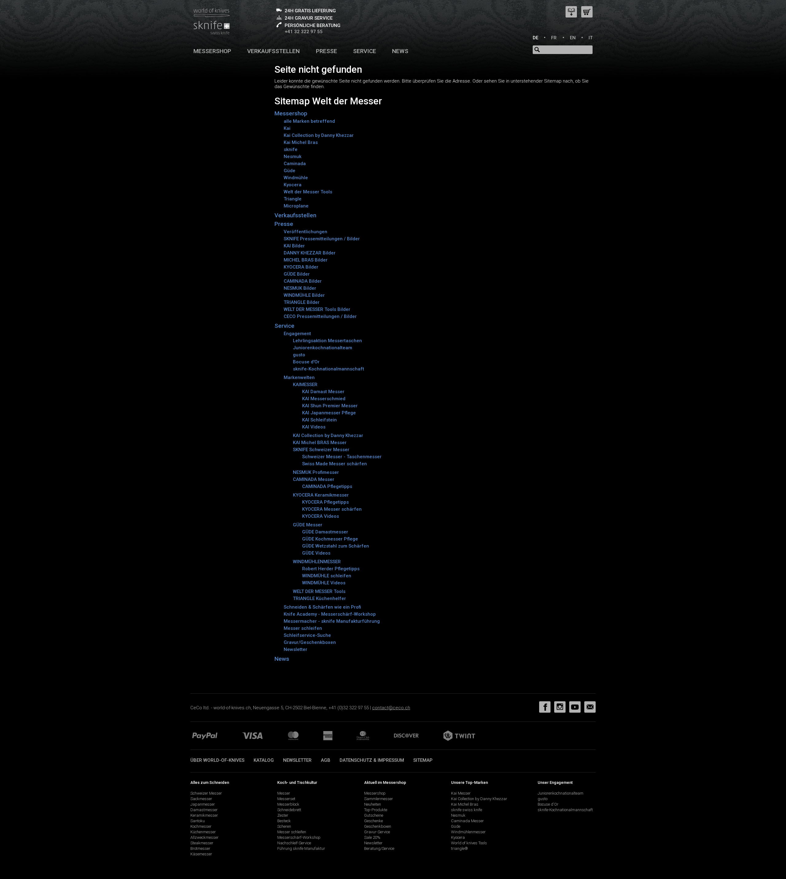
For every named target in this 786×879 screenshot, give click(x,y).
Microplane (296, 206)
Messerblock (288, 804)
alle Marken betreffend (309, 121)
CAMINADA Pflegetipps (327, 486)
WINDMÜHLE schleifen (326, 576)
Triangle (293, 199)
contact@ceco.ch (391, 708)
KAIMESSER (305, 384)
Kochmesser (201, 826)
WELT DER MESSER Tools (319, 591)
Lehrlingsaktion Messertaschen (327, 340)
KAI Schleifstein (319, 420)
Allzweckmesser (204, 837)
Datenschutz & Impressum (372, 760)
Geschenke (373, 821)
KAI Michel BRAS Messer (320, 442)
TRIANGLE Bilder (302, 302)
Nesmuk (293, 156)
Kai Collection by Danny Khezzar (319, 135)
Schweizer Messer (206, 793)
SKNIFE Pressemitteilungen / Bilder (322, 239)
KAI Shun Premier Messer (330, 406)
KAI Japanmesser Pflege (329, 413)
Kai (287, 128)
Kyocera (293, 185)
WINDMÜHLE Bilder (304, 295)
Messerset (286, 798)
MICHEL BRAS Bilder (306, 260)
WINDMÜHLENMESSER (317, 561)
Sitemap (423, 760)
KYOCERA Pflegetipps (325, 502)
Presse (326, 51)
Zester (282, 815)
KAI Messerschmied (323, 398)
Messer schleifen (303, 628)
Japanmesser (202, 804)
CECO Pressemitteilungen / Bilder (320, 316)
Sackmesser (201, 798)
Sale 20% (372, 837)
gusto (299, 355)
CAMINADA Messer (313, 479)
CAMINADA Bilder (303, 281)
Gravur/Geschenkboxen (310, 642)
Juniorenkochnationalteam (322, 347)
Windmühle (296, 177)
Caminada (295, 163)
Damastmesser (204, 809)
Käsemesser (201, 854)
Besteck (284, 821)
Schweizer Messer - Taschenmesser (342, 456)
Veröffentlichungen (305, 231)
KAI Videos (313, 427)
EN (573, 38)
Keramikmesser (204, 815)
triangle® (459, 848)
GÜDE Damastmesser (325, 532)
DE (535, 38)
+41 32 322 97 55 (304, 31)
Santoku (197, 821)
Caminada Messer (467, 821)
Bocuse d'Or (306, 362)
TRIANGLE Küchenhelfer (319, 598)
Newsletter (295, 649)
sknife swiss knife (466, 809)
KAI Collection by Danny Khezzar (328, 435)
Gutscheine (373, 815)
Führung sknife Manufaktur (301, 848)
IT (591, 38)
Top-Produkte (375, 809)
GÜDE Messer (307, 525)
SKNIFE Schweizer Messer (321, 449)
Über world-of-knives (217, 760)
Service (364, 51)
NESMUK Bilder (300, 288)
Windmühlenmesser (468, 832)
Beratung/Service (379, 848)
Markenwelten (299, 377)
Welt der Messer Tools (308, 192)
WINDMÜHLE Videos (323, 583)
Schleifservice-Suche (307, 635)
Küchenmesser (203, 832)
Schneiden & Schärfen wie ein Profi (322, 607)
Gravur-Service (377, 832)
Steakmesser (201, 843)
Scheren (284, 826)
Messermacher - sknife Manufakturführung (332, 621)
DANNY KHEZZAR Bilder (310, 253)
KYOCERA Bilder (301, 267)
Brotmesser (200, 848)
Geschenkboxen (377, 826)
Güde (289, 170)
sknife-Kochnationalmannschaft (328, 369)
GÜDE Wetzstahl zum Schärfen (335, 546)
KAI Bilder (294, 246)
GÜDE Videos (316, 553)
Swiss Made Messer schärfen (334, 464)
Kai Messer (461, 793)
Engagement (297, 333)
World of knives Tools (469, 843)
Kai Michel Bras (301, 142)
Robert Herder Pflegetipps (331, 568)
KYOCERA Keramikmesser (321, 495)
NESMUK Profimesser (316, 472)
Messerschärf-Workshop (299, 837)
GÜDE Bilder (297, 274)
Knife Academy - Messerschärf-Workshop (330, 614)
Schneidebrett (289, 809)
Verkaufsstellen (273, 51)
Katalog (264, 760)
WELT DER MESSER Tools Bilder (317, 309)
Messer (283, 793)
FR (554, 38)
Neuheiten (372, 804)
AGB (325, 760)
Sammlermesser (378, 798)
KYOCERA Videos (320, 516)
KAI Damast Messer (323, 391)
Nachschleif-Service (294, 843)
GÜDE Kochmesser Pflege (330, 539)
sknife (291, 149)
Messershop (212, 51)
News (400, 51)
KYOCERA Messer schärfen (332, 509)
